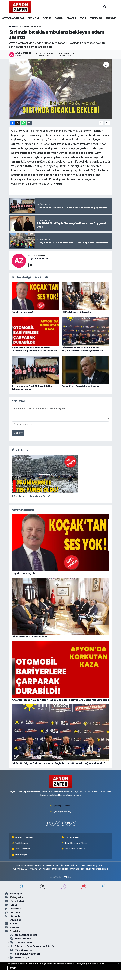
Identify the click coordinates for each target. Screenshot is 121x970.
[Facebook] (47, 823)
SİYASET (71, 18)
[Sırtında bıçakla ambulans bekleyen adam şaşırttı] (60, 89)
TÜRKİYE (111, 18)
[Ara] (104, 7)
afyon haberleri (77, 869)
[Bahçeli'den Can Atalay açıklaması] (85, 370)
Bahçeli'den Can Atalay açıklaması (80, 386)
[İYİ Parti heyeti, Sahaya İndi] (85, 296)
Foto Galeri (17, 901)
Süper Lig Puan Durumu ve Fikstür (34, 946)
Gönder (18, 433)
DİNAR (38, 865)
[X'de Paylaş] (17, 123)
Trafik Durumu (21, 843)
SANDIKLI (47, 865)
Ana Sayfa (16, 893)
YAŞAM (33, 869)
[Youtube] (68, 823)
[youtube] (83, 886)
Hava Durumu (72, 837)
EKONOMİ (33, 18)
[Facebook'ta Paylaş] (12, 123)
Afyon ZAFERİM (38, 258)
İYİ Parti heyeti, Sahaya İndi (77, 312)
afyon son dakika (60, 869)
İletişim (14, 927)
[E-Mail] (30, 265)
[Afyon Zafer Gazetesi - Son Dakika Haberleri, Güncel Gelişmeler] (20, 7)
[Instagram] (57, 823)
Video (13, 905)
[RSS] (73, 823)
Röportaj (15, 916)
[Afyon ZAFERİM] (19, 260)
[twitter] (42, 886)
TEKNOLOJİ (95, 18)
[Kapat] (119, 964)
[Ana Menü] (109, 7)
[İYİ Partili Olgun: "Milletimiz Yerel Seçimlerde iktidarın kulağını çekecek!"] (85, 331)
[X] (52, 823)
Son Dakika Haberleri (75, 849)
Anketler (15, 920)
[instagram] (63, 886)
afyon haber (44, 869)
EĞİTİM (47, 18)
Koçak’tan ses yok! (22, 312)
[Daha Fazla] (29, 123)
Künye (13, 923)
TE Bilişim (67, 877)
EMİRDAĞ (69, 865)
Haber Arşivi (21, 855)
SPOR (83, 18)
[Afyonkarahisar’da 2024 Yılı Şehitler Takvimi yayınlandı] (35, 370)
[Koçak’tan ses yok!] (35, 296)
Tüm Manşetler (22, 849)
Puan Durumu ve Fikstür (76, 843)
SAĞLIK (59, 18)
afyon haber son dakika (97, 869)
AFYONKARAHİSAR (13, 18)
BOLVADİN (58, 865)
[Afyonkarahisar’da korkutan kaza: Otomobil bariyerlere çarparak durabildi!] (35, 331)
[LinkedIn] (63, 823)
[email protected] (62, 806)
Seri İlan (15, 912)
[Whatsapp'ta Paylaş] (23, 123)
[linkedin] (103, 886)
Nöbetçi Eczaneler (24, 837)
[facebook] (22, 886)
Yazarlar (15, 908)
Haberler (14, 27)
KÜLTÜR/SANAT (20, 869)
